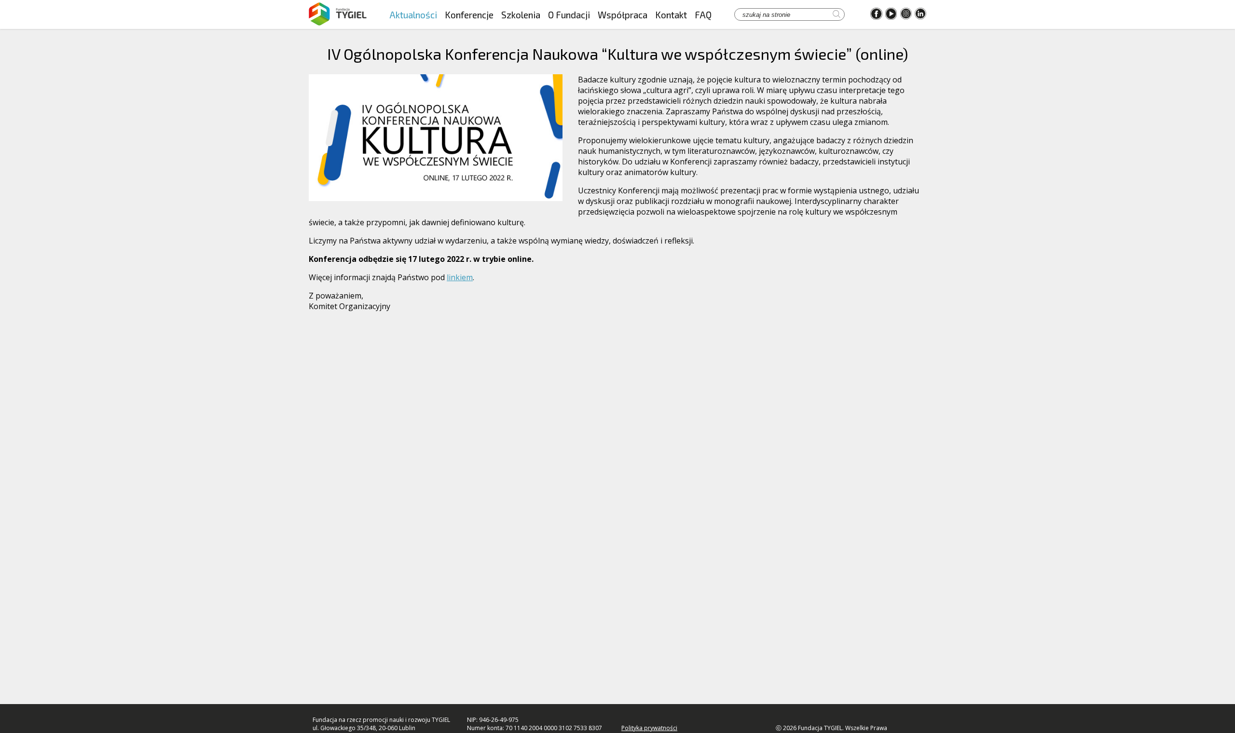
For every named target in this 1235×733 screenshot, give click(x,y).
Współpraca (622, 14)
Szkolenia (520, 14)
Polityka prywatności (649, 728)
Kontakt (671, 14)
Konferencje (469, 14)
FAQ (703, 14)
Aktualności (413, 14)
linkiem (460, 277)
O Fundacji (569, 14)
